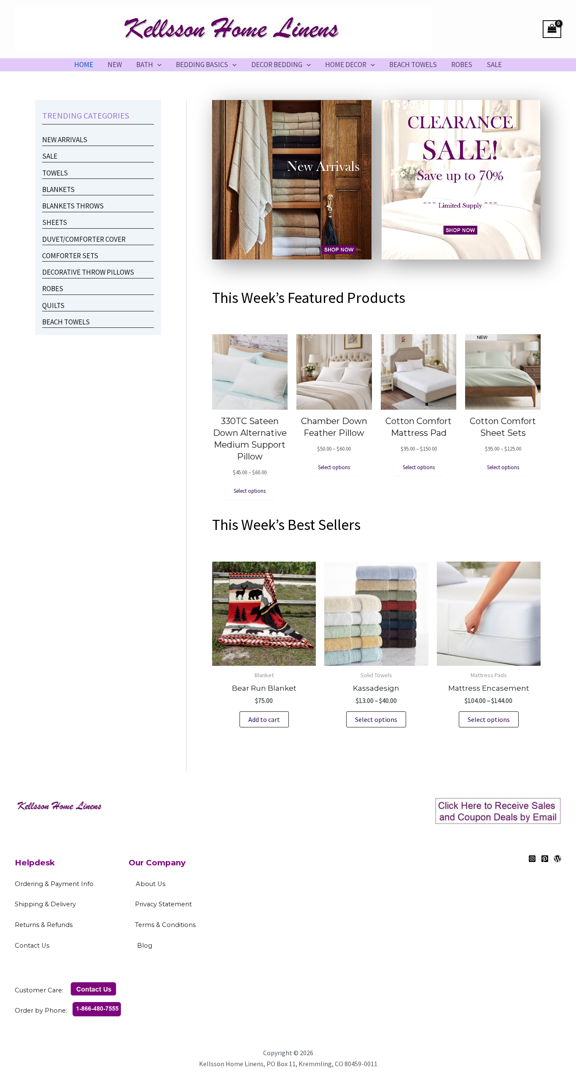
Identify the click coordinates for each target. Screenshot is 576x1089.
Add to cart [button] (264, 719)
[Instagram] (532, 858)
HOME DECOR (345, 64)
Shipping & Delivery (45, 904)
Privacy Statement (163, 904)
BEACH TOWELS (413, 64)
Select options (376, 719)
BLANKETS (58, 189)
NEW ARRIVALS (65, 139)
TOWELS (55, 173)
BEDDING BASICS (202, 64)
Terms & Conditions (193, 925)
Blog (144, 945)
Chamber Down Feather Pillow (334, 427)
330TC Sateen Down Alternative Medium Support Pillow (250, 439)
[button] (157, 64)
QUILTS (53, 305)
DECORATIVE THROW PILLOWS (88, 272)
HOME (83, 64)
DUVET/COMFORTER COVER (84, 239)
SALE (494, 64)
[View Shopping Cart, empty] (552, 29)
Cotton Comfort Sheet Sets (503, 427)
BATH (144, 64)
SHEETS (54, 222)
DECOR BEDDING (276, 64)
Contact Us (74, 945)
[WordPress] (557, 858)
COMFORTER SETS (70, 255)
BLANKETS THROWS (73, 206)
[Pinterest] (545, 858)
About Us (150, 884)
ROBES (461, 64)
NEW (115, 64)
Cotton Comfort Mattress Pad (418, 427)
